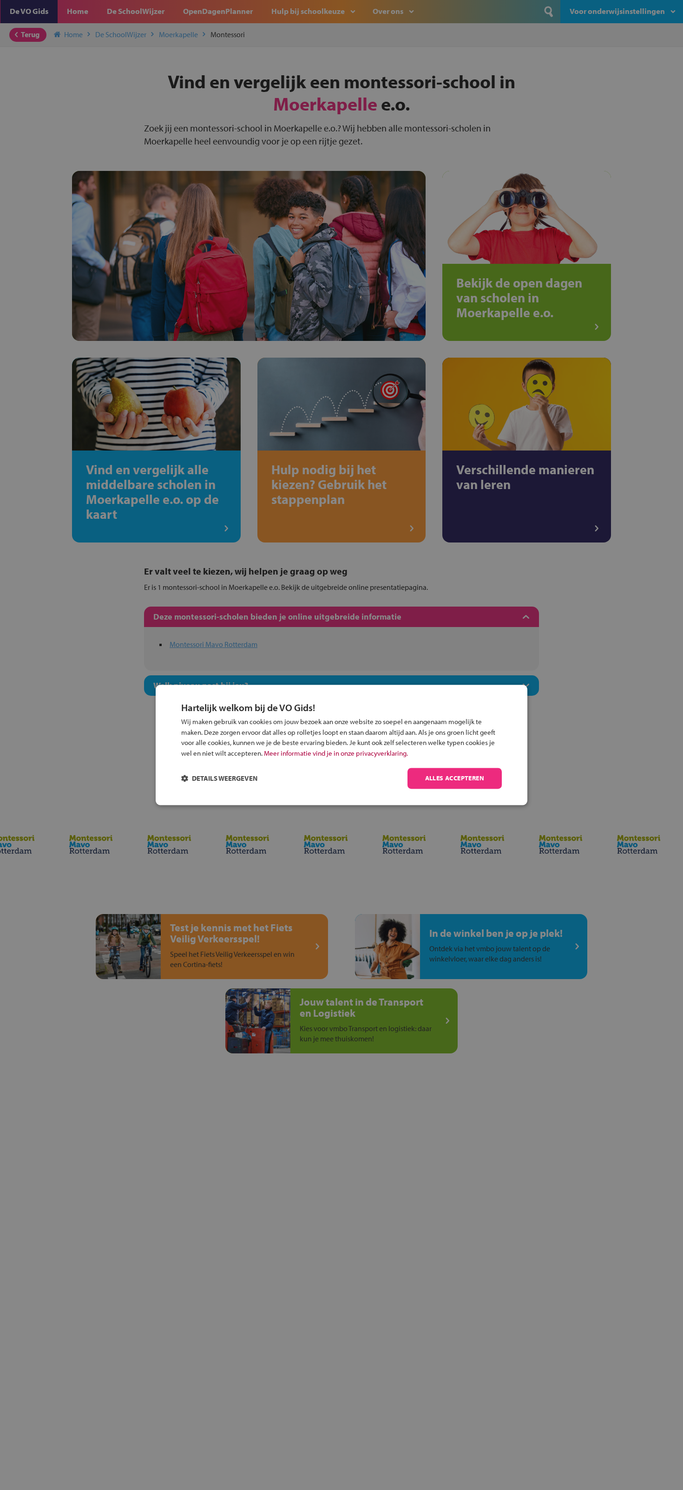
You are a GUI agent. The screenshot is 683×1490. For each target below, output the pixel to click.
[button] (219, 778)
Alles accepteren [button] (454, 778)
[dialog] (341, 745)
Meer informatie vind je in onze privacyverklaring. (336, 753)
